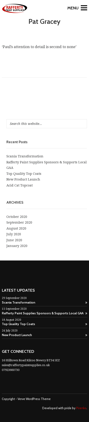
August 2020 (16, 228)
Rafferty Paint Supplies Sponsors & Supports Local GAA (43, 313)
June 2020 (14, 240)
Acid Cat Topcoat (19, 185)
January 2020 (16, 246)
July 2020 (13, 234)
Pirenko (81, 408)
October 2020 (16, 217)
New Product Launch (23, 179)
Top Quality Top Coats (23, 173)
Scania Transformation (24, 156)
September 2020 (19, 222)
